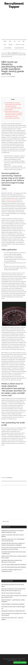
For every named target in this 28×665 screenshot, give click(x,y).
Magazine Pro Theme (15, 658)
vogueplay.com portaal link (11, 200)
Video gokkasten (9, 109)
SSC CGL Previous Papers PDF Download (11, 593)
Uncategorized (9, 477)
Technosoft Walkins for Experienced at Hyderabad (12, 604)
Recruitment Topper (14, 5)
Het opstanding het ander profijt (12, 118)
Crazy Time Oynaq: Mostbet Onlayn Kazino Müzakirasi (13, 564)
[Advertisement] (14, 24)
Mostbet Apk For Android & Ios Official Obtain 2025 (13, 611)
